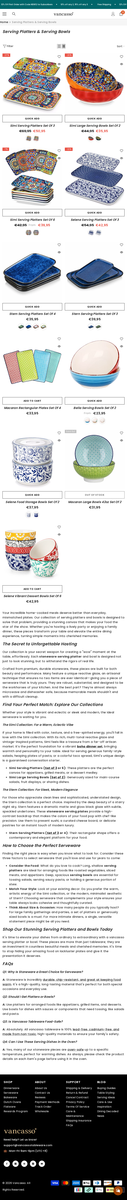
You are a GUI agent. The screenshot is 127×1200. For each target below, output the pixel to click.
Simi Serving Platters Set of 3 (32, 126)
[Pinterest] (24, 1164)
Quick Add (32, 118)
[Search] (14, 14)
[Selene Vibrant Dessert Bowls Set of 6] (32, 554)
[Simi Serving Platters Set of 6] (32, 177)
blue (28, 326)
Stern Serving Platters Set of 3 (95, 314)
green (21, 326)
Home (4, 22)
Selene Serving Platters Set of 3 (95, 220)
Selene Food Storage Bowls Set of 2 (32, 502)
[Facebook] (7, 1164)
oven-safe (75, 1049)
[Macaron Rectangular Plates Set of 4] (32, 366)
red (36, 326)
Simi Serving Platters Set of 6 (32, 220)
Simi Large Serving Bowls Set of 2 (94, 126)
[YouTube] (42, 1164)
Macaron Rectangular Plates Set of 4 (32, 408)
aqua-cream (94, 420)
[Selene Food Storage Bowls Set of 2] (32, 460)
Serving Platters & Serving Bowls (34, 22)
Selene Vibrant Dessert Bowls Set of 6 (32, 596)
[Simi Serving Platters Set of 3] (32, 83)
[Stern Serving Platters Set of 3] (95, 271)
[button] (59, 46)
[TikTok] (33, 1164)
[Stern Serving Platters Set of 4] (32, 271)
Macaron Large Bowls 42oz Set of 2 (94, 502)
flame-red (91, 138)
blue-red (87, 420)
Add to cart (32, 400)
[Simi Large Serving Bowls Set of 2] (95, 83)
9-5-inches (36, 232)
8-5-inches (28, 232)
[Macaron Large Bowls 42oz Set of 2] (95, 460)
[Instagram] (15, 1164)
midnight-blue (98, 138)
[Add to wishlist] (59, 56)
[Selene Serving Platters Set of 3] (95, 177)
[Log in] (113, 14)
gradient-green (43, 326)
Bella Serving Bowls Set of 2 (94, 408)
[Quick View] (59, 64)
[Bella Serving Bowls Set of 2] (95, 366)
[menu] (4, 14)
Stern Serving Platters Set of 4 (32, 314)
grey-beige (102, 420)
